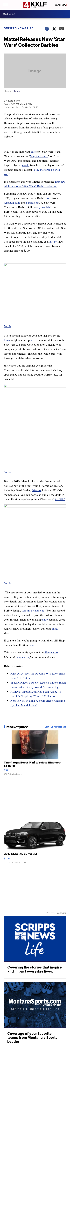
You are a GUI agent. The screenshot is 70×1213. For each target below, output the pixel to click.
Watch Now (60, 5)
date (33, 151)
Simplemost (51, 652)
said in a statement (33, 610)
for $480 (60, 499)
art (32, 340)
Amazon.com (12, 202)
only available (43, 207)
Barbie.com (32, 202)
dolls (48, 198)
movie (25, 165)
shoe (45, 619)
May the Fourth (39, 156)
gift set (53, 241)
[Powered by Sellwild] (61, 913)
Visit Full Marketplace (55, 727)
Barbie (17, 91)
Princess (36, 490)
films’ (7, 340)
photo (55, 628)
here (31, 645)
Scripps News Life (18, 28)
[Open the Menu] (5, 5)
